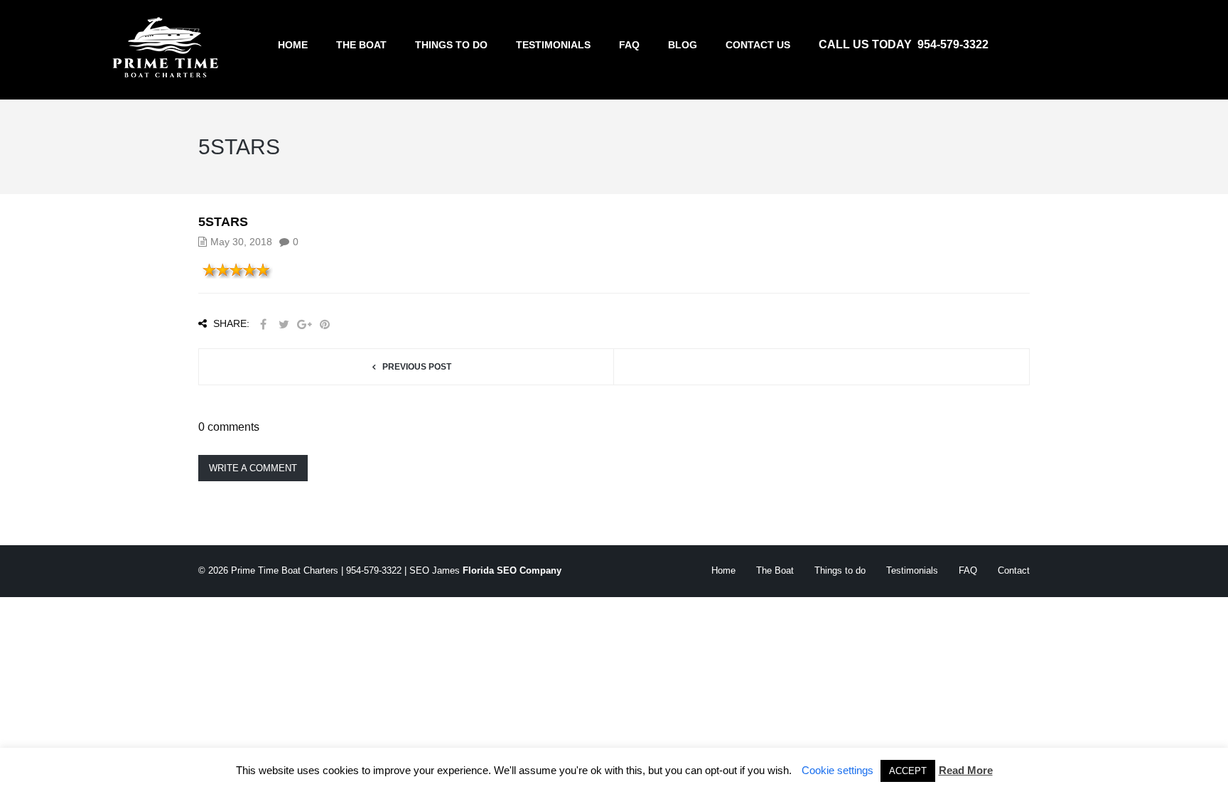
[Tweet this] (283, 324)
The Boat (361, 44)
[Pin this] (325, 324)
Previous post (416, 367)
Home (293, 44)
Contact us (758, 44)
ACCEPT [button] (908, 771)
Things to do (451, 44)
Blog (682, 44)
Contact (1014, 570)
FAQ (629, 44)
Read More (966, 770)
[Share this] (263, 324)
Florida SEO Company (512, 570)
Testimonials (553, 44)
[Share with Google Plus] (304, 324)
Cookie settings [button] (837, 770)
